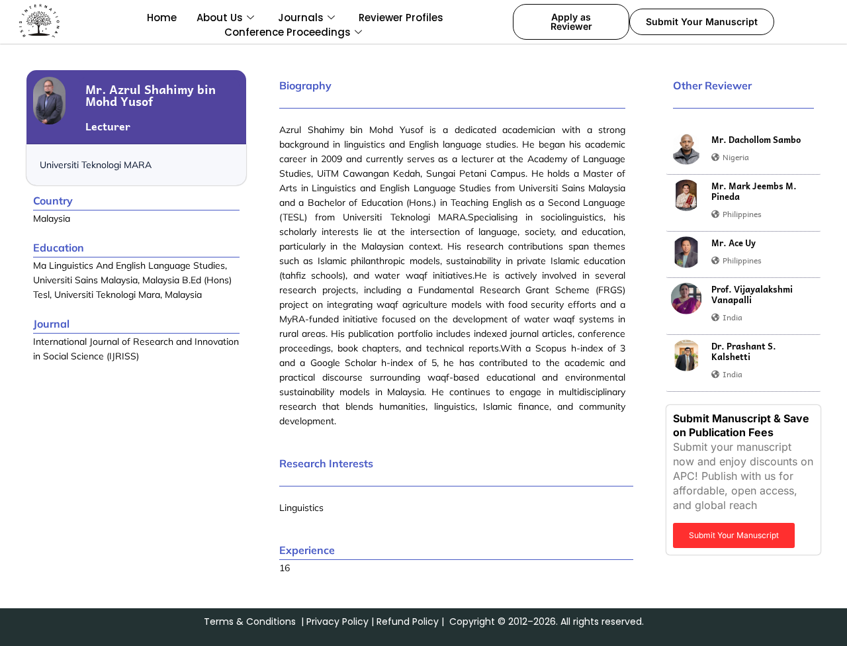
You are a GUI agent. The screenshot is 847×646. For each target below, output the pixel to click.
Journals (301, 17)
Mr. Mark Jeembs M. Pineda (754, 191)
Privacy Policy (337, 621)
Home (162, 17)
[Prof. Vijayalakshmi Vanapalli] (686, 298)
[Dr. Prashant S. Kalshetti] (686, 355)
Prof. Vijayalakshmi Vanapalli (752, 294)
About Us (220, 17)
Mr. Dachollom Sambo (756, 139)
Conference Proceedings (287, 32)
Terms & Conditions (250, 621)
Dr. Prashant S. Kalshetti (743, 351)
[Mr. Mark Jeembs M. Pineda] (686, 195)
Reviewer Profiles (401, 17)
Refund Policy (408, 621)
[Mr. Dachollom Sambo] (686, 149)
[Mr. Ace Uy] (686, 252)
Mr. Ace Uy (733, 243)
